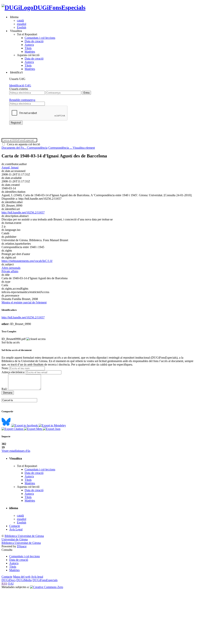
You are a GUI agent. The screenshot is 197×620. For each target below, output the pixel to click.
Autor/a (29, 44)
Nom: (5, 368)
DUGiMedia (24, 580)
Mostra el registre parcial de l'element (24, 302)
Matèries (30, 51)
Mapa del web (21, 576)
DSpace (22, 546)
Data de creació (34, 41)
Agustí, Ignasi (10, 167)
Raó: (4, 389)
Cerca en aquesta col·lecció (22, 144)
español (21, 24)
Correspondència (37, 147)
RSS (4, 583)
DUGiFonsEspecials (59, 7)
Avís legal (37, 576)
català (20, 20)
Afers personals (11, 267)
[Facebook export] (25, 425)
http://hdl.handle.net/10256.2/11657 (23, 212)
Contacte (14, 526)
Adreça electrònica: (13, 372)
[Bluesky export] (7, 425)
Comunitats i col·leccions (40, 37)
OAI (10, 583)
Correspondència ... (60, 147)
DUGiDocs (9, 580)
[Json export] (51, 429)
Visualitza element (84, 147)
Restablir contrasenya (22, 99)
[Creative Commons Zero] (46, 587)
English (21, 27)
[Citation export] (13, 429)
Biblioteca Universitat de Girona (24, 536)
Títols (28, 48)
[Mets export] (33, 429)
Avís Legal (16, 529)
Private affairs (10, 271)
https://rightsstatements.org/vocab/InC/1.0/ (27, 261)
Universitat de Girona (15, 539)
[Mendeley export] (52, 425)
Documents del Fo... (14, 147)
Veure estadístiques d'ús (16, 450)
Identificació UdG (20, 85)
